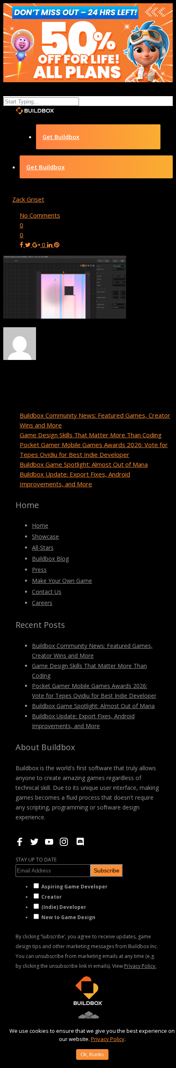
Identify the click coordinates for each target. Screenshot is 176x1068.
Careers (42, 603)
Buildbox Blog (50, 558)
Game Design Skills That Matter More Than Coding (91, 435)
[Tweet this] (28, 245)
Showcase (45, 536)
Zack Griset (28, 199)
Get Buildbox (61, 137)
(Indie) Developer (63, 907)
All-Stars (43, 547)
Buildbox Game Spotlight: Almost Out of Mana (84, 464)
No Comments (40, 215)
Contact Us (46, 592)
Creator (51, 896)
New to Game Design (68, 917)
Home (40, 525)
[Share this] (22, 245)
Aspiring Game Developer (74, 886)
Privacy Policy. (140, 965)
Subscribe (107, 870)
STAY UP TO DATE (36, 859)
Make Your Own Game (62, 581)
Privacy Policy (107, 1039)
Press (39, 569)
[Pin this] (56, 245)
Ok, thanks (92, 1054)
